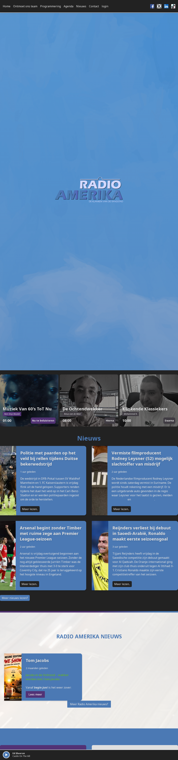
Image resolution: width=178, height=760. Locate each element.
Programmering (50, 6)
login (105, 6)
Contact (94, 6)
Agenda (68, 6)
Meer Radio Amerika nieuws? (89, 704)
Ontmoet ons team (25, 6)
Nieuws (81, 6)
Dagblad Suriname (143, 499)
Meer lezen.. (30, 509)
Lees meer (35, 694)
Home (6, 6)
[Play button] (6, 754)
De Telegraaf (119, 499)
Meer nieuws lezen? (15, 598)
